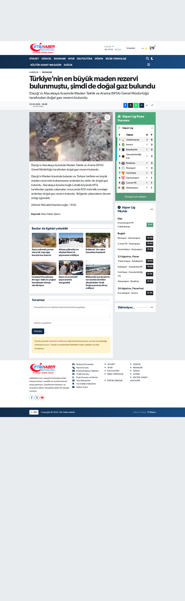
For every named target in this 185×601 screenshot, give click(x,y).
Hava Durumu (82, 368)
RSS (35, 412)
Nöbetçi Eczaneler (85, 364)
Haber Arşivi (82, 387)
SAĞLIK (68, 65)
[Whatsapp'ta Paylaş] (136, 105)
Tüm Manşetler (83, 380)
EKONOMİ (60, 58)
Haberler (33, 72)
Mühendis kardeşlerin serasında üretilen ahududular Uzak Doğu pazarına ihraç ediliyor (98, 282)
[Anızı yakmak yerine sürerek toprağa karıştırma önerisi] (44, 240)
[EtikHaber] (42, 48)
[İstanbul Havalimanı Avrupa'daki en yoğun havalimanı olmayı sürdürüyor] (44, 267)
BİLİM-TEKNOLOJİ (116, 58)
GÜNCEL (46, 58)
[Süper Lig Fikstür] (151, 209)
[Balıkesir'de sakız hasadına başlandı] (98, 240)
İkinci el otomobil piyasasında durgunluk (68, 280)
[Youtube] (42, 397)
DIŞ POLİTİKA (84, 58)
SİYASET (34, 58)
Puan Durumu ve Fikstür (87, 377)
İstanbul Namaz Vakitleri (87, 371)
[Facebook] (31, 397)
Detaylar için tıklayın (135, 197)
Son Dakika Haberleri (86, 384)
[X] (37, 397)
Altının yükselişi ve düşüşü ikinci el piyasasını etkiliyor (69, 252)
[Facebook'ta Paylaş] (125, 105)
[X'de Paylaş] (130, 105)
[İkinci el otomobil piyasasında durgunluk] (71, 267)
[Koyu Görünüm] (152, 59)
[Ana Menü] (148, 65)
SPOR (71, 58)
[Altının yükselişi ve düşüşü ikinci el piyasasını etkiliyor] (71, 240)
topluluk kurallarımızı (58, 341)
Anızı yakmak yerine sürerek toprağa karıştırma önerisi (43, 252)
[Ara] (148, 59)
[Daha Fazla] (141, 105)
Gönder (38, 331)
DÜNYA (99, 58)
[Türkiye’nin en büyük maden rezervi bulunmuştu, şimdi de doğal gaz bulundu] (71, 136)
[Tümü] (151, 307)
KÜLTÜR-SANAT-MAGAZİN (45, 65)
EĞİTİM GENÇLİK (114, 380)
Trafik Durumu (82, 374)
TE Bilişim (151, 412)
